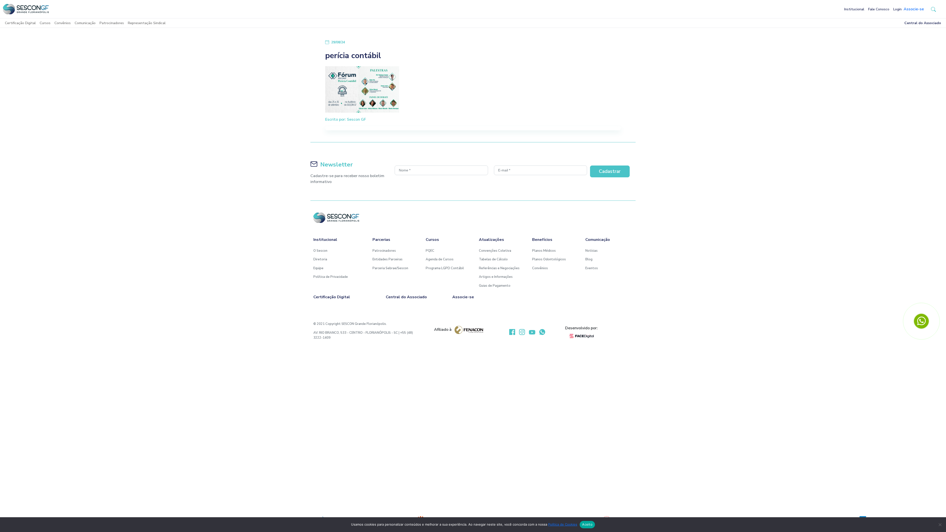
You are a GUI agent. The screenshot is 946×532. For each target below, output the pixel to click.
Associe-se (914, 9)
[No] (939, 524)
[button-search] (933, 9)
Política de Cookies (562, 524)
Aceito (587, 524)
